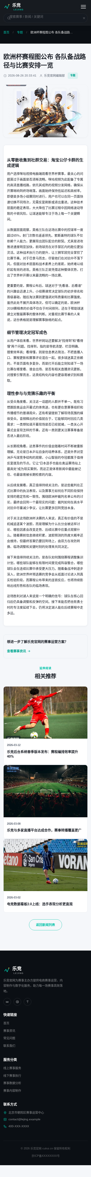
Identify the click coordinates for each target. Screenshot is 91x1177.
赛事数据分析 (12, 1083)
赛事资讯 (9, 1030)
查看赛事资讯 (16, 651)
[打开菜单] (83, 7)
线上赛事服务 (12, 1068)
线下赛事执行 (12, 1075)
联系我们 (9, 1045)
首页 (6, 32)
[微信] (7, 1002)
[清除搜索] (81, 18)
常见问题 (9, 1038)
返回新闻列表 (45, 925)
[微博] (17, 1002)
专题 (20, 32)
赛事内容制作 (12, 1090)
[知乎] (27, 1002)
